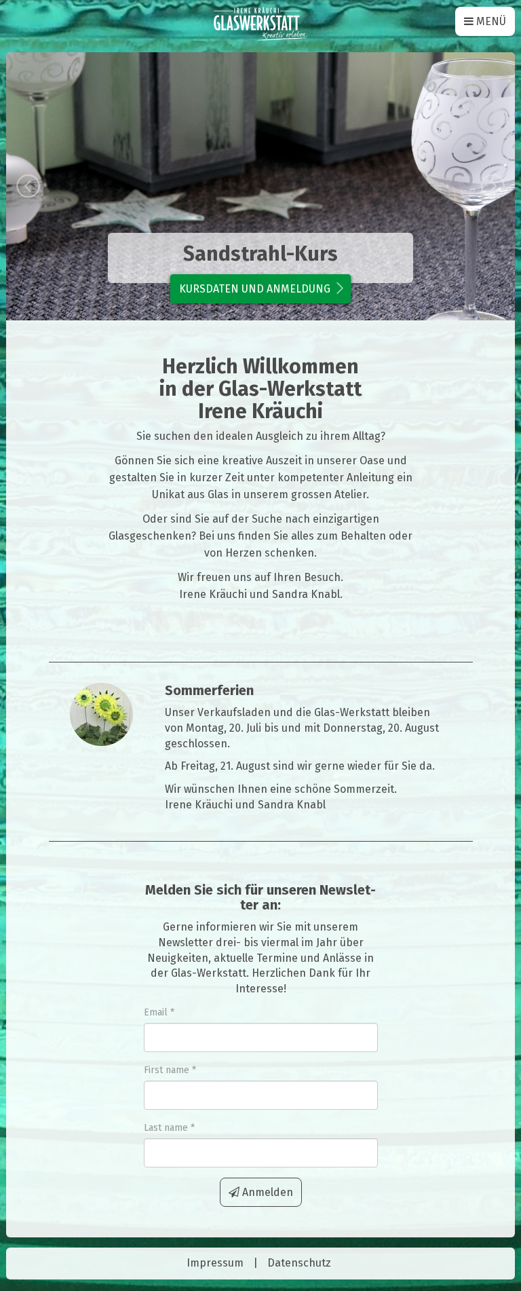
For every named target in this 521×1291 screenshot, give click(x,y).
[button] (44, 186)
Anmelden (266, 1192)
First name (166, 1070)
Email (156, 1012)
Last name (166, 1128)
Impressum (215, 1262)
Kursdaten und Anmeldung (254, 288)
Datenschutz (299, 1262)
